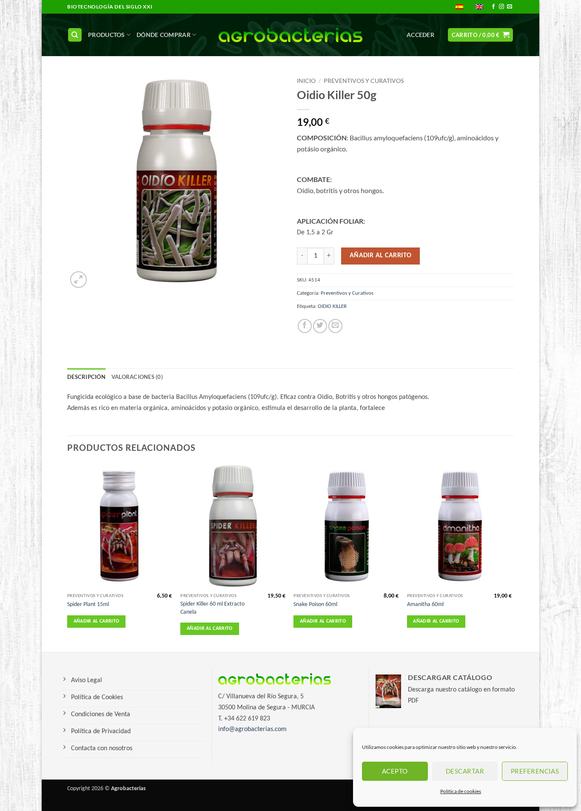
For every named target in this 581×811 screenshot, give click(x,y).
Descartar (465, 771)
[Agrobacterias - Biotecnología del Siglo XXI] (291, 35)
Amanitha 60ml (425, 604)
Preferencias (535, 771)
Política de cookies (460, 791)
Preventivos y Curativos (364, 80)
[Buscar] (75, 35)
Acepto (395, 771)
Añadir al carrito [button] (97, 621)
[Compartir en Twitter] (320, 326)
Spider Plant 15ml (88, 604)
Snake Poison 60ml (315, 604)
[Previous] (67, 556)
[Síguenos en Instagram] (501, 7)
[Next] (511, 556)
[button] (420, 35)
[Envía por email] (335, 326)
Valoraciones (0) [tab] (137, 376)
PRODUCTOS (106, 34)
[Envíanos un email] (509, 7)
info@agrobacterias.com (252, 729)
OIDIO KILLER (332, 306)
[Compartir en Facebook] (305, 326)
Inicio (306, 80)
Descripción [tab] (86, 376)
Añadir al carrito (381, 255)
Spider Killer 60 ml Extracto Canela (212, 608)
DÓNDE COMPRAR (164, 34)
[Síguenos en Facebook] (493, 7)
